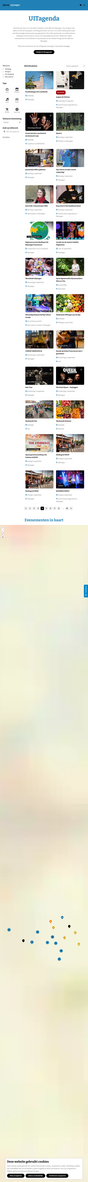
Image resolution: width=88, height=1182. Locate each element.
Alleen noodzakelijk (35, 1176)
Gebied (6, 122)
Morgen (8, 72)
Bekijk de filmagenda (44, 52)
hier (68, 46)
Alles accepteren (16, 1176)
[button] (9, 930)
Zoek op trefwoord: (10, 128)
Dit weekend (9, 74)
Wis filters (6, 137)
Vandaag (8, 69)
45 (67, 508)
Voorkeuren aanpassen (57, 1176)
